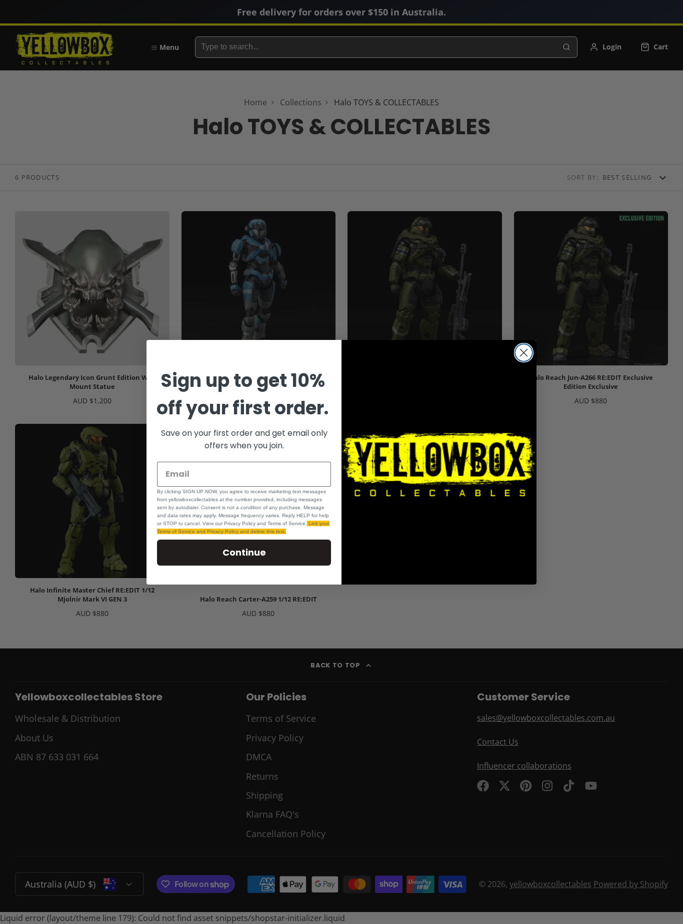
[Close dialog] (523, 352)
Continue (244, 552)
